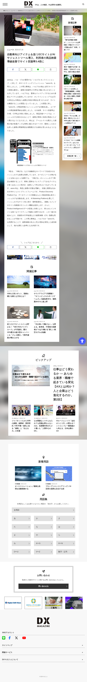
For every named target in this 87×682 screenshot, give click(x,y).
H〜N (60, 543)
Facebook (11, 637)
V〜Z (38, 552)
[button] (13, 69)
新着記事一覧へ (72, 156)
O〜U (16, 552)
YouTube (25, 637)
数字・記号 (62, 552)
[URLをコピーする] (50, 69)
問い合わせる (43, 586)
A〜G (38, 543)
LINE (4, 637)
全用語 (16, 510)
